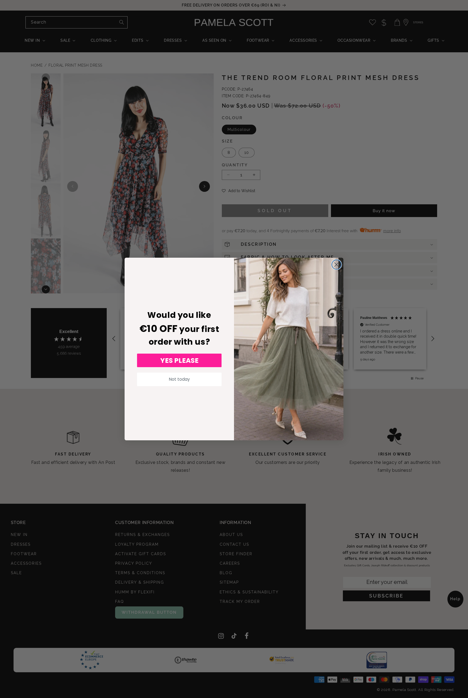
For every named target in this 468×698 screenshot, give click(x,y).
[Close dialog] (336, 264)
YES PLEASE (179, 360)
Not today (179, 379)
